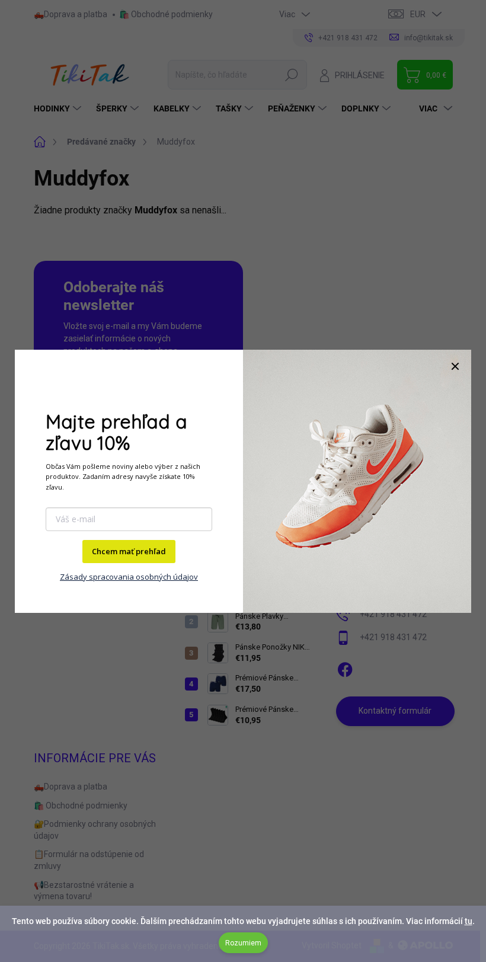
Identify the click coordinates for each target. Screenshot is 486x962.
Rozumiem (243, 943)
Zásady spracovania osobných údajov (129, 576)
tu (468, 921)
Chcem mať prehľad (129, 551)
